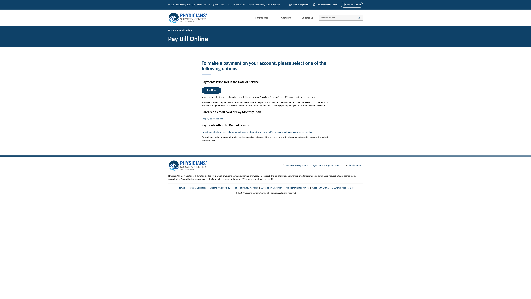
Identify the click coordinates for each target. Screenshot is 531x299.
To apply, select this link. (212, 119)
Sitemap (181, 188)
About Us (286, 18)
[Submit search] (359, 18)
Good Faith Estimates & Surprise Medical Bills (332, 188)
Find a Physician (301, 5)
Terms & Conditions (197, 188)
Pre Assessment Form (327, 5)
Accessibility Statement (271, 188)
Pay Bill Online (354, 5)
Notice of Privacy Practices (246, 188)
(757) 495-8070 (237, 5)
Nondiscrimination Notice (297, 188)
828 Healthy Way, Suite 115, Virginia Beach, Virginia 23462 (197, 5)
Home (171, 30)
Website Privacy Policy (220, 188)
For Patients (261, 18)
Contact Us (307, 18)
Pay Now (211, 90)
